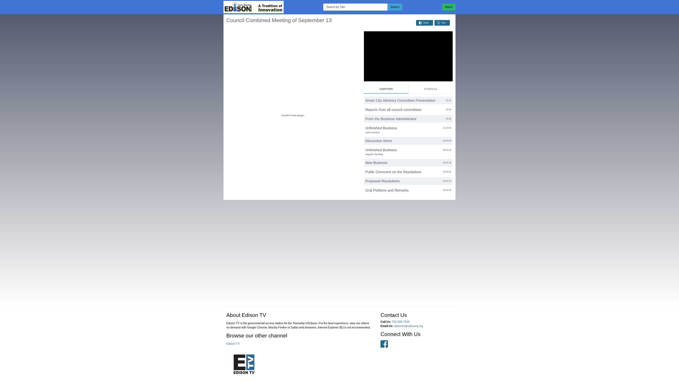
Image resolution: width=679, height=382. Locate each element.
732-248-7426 (400, 321)
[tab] (386, 89)
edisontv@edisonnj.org (408, 326)
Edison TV (233, 343)
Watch (449, 6)
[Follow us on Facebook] (384, 344)
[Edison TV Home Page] (254, 7)
